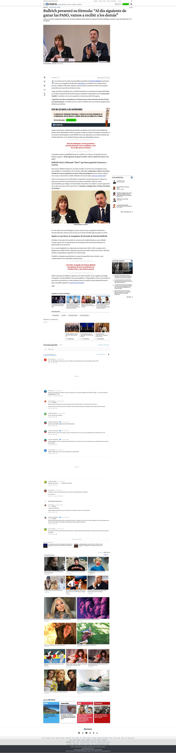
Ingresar (119, 4)
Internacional (68, 738)
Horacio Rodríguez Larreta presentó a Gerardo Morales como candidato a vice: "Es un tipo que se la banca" (81, 146)
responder (50, 362)
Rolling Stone (93, 742)
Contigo (77, 742)
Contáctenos (82, 744)
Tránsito (107, 744)
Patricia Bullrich (56, 315)
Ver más (128, 297)
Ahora (43, 738)
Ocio (81, 738)
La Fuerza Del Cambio (73, 315)
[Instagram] (90, 733)
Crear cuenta (106, 344)
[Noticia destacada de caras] (85, 704)
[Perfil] (51, 700)
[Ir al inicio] (51, 4)
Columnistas (117, 177)
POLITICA (45, 7)
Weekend (79, 740)
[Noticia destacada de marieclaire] (68, 704)
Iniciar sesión (100, 344)
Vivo (126, 738)
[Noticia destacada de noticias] (51, 704)
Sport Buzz (99, 742)
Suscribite (125, 4)
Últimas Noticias (62, 4)
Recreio (104, 742)
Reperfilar (89, 738)
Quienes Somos (76, 744)
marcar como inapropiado (106, 363)
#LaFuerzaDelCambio (98, 176)
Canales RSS (69, 744)
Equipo (92, 744)
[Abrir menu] (44, 4)
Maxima (108, 742)
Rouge (92, 740)
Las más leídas (118, 261)
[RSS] (93, 733)
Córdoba (84, 738)
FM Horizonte (104, 740)
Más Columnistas (126, 211)
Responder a (52, 402)
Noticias (100, 1)
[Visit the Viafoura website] (107, 552)
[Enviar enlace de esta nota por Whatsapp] (44, 85)
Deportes (77, 738)
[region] (76, 449)
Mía (95, 740)
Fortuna (83, 740)
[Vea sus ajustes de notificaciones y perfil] (131, 4)
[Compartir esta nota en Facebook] (44, 77)
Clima (73, 738)
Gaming (122, 738)
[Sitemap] (97, 733)
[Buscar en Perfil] (131, 1)
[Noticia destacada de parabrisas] (102, 704)
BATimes (98, 740)
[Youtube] (86, 733)
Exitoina (118, 738)
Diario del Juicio (131, 738)
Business (95, 1)
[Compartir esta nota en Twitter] (44, 81)
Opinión (74, 4)
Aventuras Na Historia (84, 742)
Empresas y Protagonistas (102, 738)
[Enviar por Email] (44, 90)
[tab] (50, 354)
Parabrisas (88, 740)
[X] (82, 733)
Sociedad (79, 4)
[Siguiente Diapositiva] (109, 333)
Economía (58, 738)
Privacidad (88, 744)
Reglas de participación (100, 744)
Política (69, 4)
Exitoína (108, 1)
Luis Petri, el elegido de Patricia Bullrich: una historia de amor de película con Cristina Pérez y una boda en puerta (81, 267)
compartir (102, 362)
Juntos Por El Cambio (84, 315)
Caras (104, 1)
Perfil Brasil (113, 1)
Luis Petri (64, 315)
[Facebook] (79, 733)
